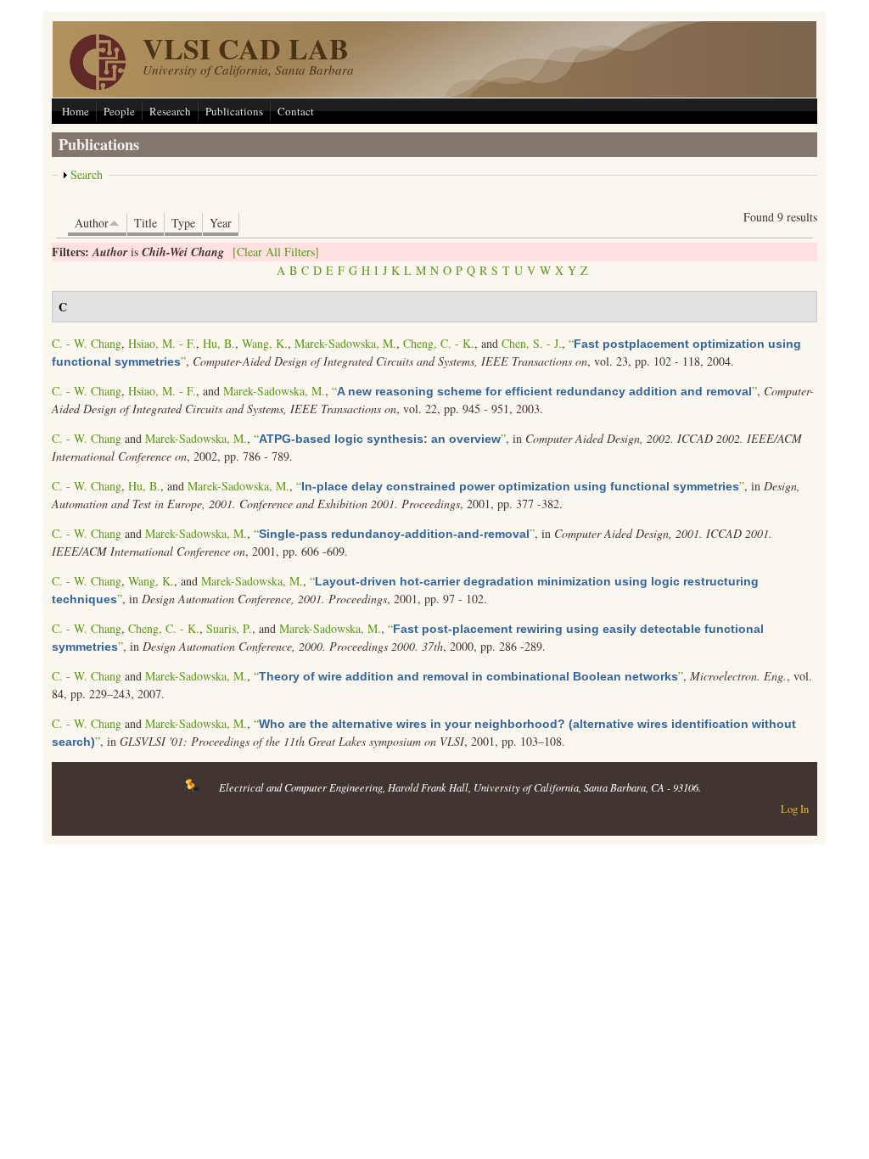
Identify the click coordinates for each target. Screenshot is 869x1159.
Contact (296, 111)
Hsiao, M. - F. (162, 343)
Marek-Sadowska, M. (345, 343)
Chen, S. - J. (532, 343)
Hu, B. (219, 343)
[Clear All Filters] (276, 252)
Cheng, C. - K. (438, 343)
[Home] (98, 85)
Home (75, 111)
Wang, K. (265, 343)
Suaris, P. (229, 628)
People (119, 111)
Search (86, 174)
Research (170, 111)
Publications (234, 111)
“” (544, 391)
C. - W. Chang (86, 343)
